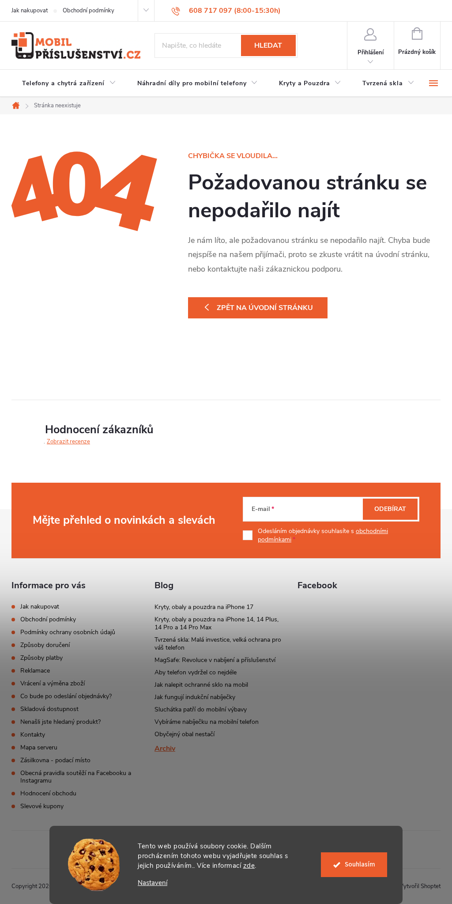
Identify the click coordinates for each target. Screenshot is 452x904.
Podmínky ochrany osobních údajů (67, 632)
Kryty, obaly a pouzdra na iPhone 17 (203, 607)
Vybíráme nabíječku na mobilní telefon (206, 722)
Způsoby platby (41, 658)
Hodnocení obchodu (48, 793)
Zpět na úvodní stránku (265, 308)
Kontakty (32, 734)
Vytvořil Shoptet (420, 886)
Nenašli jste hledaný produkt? (60, 722)
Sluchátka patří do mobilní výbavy (200, 709)
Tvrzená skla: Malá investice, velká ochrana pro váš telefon (217, 643)
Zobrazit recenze (68, 442)
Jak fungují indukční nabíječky (194, 697)
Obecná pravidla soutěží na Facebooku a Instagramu (75, 777)
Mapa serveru (38, 747)
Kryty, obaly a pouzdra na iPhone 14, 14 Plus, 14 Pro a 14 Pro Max (216, 623)
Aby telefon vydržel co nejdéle (195, 672)
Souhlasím (360, 864)
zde (249, 865)
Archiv (164, 748)
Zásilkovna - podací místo (55, 760)
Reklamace (35, 670)
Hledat (268, 45)
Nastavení (152, 883)
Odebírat (390, 509)
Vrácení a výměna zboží (52, 683)
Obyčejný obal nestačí (184, 734)
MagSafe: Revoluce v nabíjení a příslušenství (214, 660)
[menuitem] (69, 83)
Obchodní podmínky (88, 11)
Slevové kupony (42, 806)
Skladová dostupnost (49, 709)
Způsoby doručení (45, 645)
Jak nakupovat (29, 11)
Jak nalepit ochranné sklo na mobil (201, 685)
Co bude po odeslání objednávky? (66, 696)
